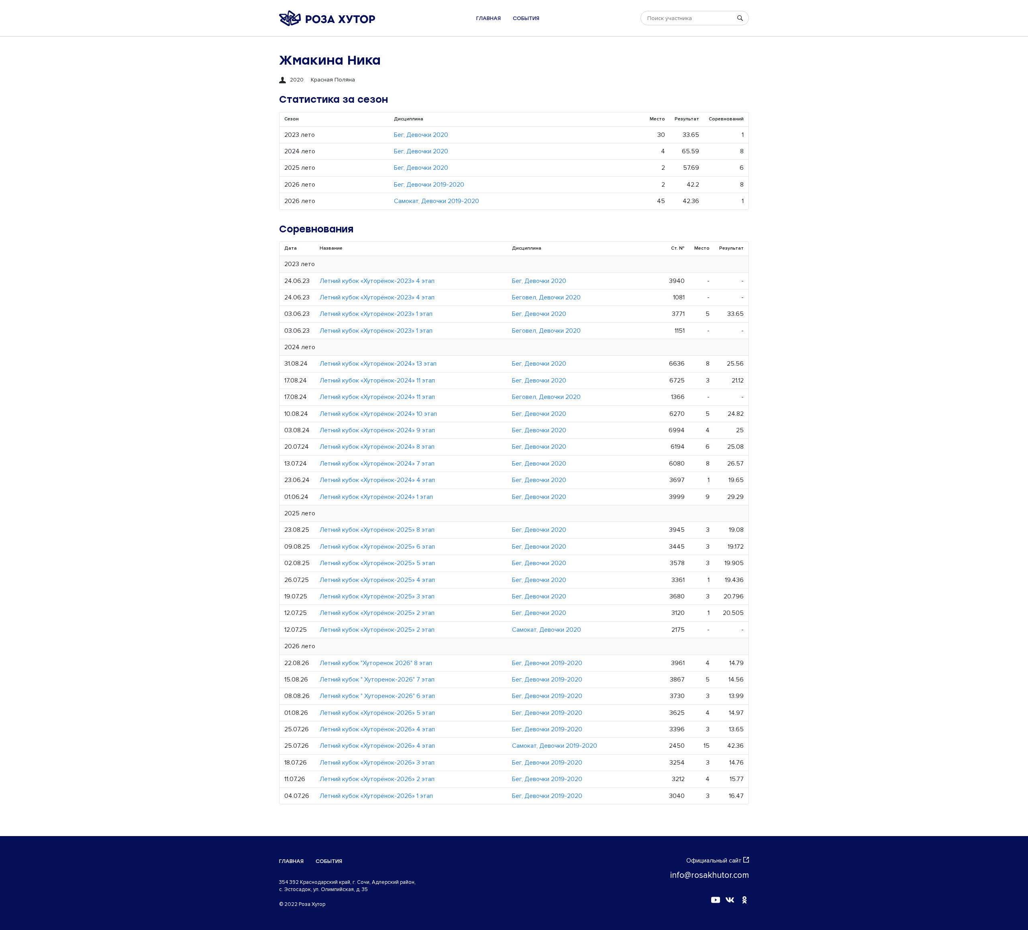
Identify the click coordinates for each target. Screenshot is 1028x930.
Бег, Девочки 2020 (421, 135)
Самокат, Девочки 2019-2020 (436, 201)
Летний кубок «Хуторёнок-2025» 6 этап (377, 547)
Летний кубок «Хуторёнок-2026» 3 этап (377, 763)
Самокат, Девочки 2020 (546, 630)
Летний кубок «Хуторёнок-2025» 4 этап (377, 580)
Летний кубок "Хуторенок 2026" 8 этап (376, 663)
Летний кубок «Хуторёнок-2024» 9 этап (377, 430)
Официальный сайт (714, 861)
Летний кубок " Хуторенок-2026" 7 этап (377, 680)
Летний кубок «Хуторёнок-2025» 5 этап (377, 563)
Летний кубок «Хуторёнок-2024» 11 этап (377, 380)
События (526, 18)
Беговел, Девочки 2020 (546, 297)
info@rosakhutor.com (709, 875)
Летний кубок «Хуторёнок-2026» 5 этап (377, 713)
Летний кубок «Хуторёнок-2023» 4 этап (377, 281)
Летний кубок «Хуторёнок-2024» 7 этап (377, 464)
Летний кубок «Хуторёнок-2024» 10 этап (378, 414)
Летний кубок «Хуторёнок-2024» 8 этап (377, 447)
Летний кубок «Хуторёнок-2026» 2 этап (377, 779)
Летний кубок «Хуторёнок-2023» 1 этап (376, 314)
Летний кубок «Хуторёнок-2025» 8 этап (377, 530)
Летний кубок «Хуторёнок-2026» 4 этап (377, 729)
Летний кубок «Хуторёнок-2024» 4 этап (377, 480)
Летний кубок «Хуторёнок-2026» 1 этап (376, 796)
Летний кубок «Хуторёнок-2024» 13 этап (378, 364)
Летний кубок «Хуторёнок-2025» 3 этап (377, 596)
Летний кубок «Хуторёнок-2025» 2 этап (377, 613)
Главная (488, 18)
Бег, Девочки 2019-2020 (429, 185)
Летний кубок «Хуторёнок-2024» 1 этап (376, 497)
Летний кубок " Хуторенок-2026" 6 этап (377, 696)
